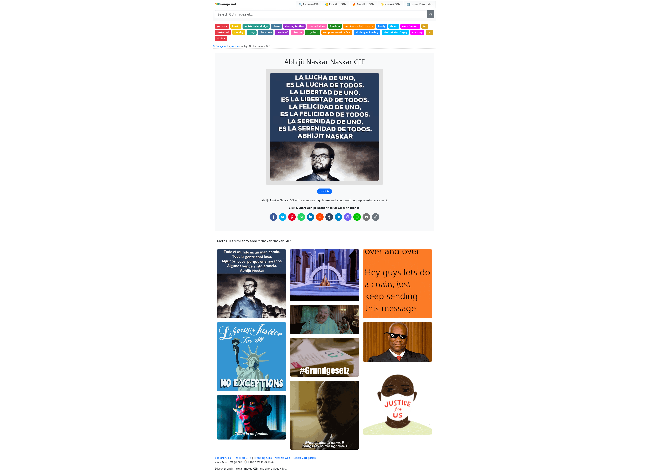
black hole (266, 32)
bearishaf (282, 32)
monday (239, 32)
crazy (252, 32)
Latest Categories (304, 458)
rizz (429, 32)
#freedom (225, 387)
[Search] (430, 14)
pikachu (297, 32)
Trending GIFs (263, 458)
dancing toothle (294, 26)
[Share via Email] (366, 217)
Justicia (235, 46)
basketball (223, 32)
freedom (335, 26)
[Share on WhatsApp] (301, 217)
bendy (381, 26)
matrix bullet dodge (256, 26)
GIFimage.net (220, 46)
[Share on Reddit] (320, 217)
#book (296, 372)
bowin (235, 26)
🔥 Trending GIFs (363, 4)
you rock (222, 26)
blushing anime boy (367, 32)
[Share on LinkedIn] (310, 217)
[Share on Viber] (348, 217)
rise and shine (317, 26)
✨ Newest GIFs (390, 4)
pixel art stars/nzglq (395, 32)
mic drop (417, 32)
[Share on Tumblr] (329, 217)
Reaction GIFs (242, 458)
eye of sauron (410, 26)
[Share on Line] (357, 217)
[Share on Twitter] (282, 217)
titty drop (312, 32)
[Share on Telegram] (338, 217)
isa (424, 26)
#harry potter (300, 329)
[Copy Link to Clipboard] (375, 217)
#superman (299, 291)
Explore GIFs (223, 458)
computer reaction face (336, 32)
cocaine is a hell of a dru (359, 26)
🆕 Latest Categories (419, 4)
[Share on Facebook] (273, 217)
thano (393, 26)
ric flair (221, 38)
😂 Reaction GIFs (335, 4)
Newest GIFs (283, 458)
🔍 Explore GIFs (309, 4)
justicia (325, 191)
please (276, 26)
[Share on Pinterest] (292, 217)
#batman (298, 297)
